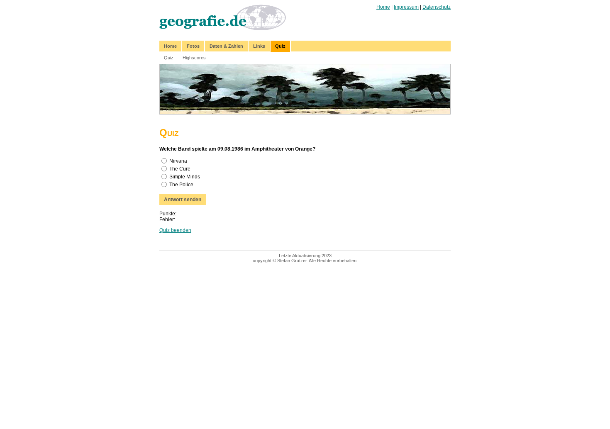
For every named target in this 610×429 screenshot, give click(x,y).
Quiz (280, 46)
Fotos (193, 46)
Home (383, 7)
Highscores (194, 57)
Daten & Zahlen (226, 46)
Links (259, 46)
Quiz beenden (175, 230)
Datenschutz (436, 7)
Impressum (406, 7)
